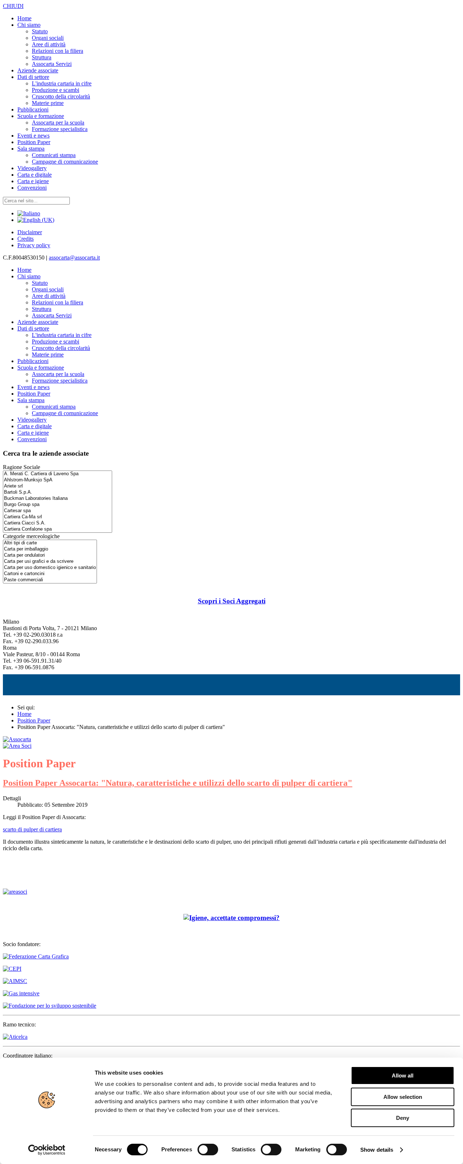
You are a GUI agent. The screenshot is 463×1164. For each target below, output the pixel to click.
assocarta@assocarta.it (74, 257)
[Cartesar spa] (57, 511)
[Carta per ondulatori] (50, 555)
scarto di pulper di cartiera (32, 829)
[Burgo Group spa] (57, 505)
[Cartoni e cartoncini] (50, 574)
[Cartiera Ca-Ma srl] (57, 517)
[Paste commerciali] (50, 580)
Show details (376, 1150)
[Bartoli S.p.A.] (57, 492)
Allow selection (402, 1097)
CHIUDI (13, 6)
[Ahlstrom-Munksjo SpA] (57, 480)
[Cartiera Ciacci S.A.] (57, 523)
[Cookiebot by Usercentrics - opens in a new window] (46, 1149)
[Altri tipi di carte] (50, 543)
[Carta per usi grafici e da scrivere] (50, 561)
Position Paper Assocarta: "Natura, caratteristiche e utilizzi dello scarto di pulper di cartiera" (177, 783)
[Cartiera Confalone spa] (57, 529)
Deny (402, 1118)
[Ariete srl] (57, 486)
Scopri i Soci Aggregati (232, 601)
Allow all (402, 1075)
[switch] (207, 1149)
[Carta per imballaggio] (50, 549)
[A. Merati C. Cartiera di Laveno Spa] (57, 474)
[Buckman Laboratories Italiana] (57, 498)
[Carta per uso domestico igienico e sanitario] (50, 568)
